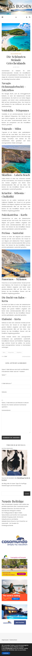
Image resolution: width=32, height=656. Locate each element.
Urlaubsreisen (16, 54)
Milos (4, 352)
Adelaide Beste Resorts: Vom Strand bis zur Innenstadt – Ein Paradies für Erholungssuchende (14, 523)
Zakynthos (19, 352)
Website (4, 392)
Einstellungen (9, 648)
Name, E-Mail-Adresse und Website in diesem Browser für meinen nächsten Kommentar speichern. (15, 405)
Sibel (5, 356)
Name (4, 375)
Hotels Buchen (16, 6)
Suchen (27, 494)
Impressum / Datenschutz (9, 640)
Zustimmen (5, 653)
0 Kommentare (26, 356)
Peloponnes (11, 352)
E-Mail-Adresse (7, 383)
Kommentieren (6, 410)
